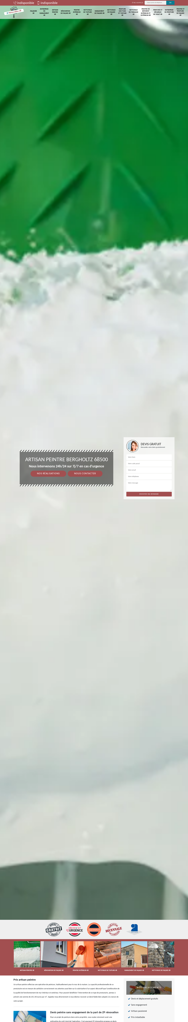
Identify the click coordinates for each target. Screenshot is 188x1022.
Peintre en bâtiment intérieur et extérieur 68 (146, 12)
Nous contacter (85, 473)
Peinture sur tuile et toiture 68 (122, 12)
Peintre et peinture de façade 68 (180, 12)
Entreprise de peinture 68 (169, 12)
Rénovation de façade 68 (65, 12)
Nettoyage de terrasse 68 (133, 12)
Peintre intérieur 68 (77, 12)
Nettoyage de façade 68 (111, 12)
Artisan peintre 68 (55, 12)
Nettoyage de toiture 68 (87, 12)
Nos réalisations (48, 473)
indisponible (25, 3)
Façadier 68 (33, 12)
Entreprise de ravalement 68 (44, 12)
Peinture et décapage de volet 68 (157, 12)
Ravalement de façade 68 (99, 12)
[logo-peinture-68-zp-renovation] (14, 12)
